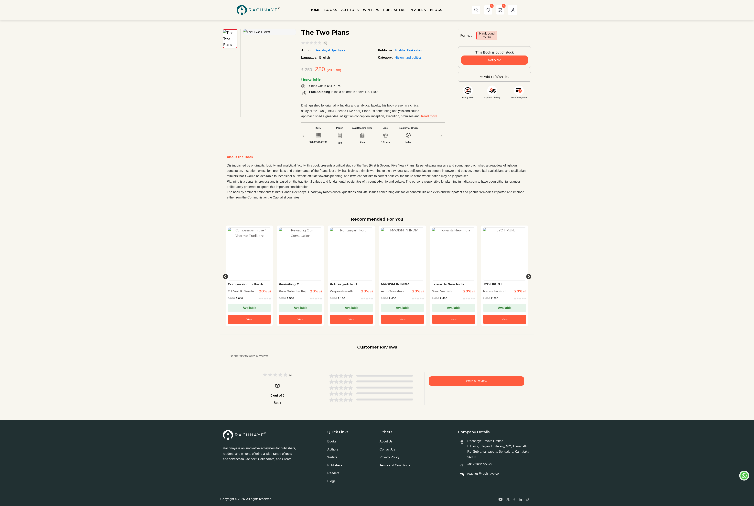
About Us (386, 441)
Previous (224, 276)
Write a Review (476, 381)
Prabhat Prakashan (408, 50)
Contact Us (387, 449)
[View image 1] (230, 38)
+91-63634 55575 (479, 464)
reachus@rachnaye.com (484, 473)
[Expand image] (269, 32)
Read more (429, 116)
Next (528, 276)
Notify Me (494, 60)
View (249, 319)
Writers (332, 457)
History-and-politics (408, 57)
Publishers (334, 465)
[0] (488, 10)
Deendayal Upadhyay (330, 50)
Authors (332, 449)
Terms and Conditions (395, 465)
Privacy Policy (389, 457)
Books (331, 441)
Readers (333, 473)
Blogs (331, 481)
